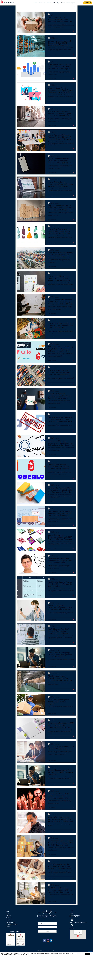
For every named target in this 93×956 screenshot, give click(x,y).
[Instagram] (48, 940)
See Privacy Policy (26, 954)
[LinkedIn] (51, 940)
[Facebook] (44, 940)
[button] (74, 6)
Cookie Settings (80, 953)
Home (7, 911)
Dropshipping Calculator (12, 924)
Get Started (8, 917)
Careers (8, 926)
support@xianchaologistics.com (78, 922)
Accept (87, 953)
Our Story (8, 915)
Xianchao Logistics (9, 2)
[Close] (91, 954)
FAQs (7, 913)
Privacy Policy (9, 920)
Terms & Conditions (10, 922)
